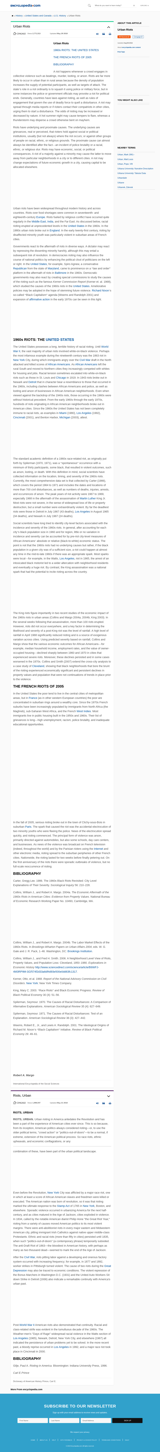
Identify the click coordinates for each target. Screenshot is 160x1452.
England (55, 230)
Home (33, 1440)
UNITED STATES (60, 340)
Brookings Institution (80, 951)
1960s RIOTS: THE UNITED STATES (76, 50)
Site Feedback (66, 1440)
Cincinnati (19, 417)
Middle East (39, 221)
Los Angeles (83, 413)
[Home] (25, 5)
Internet (98, 848)
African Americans (59, 364)
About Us (44, 1440)
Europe (40, 217)
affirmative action (39, 299)
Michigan (64, 417)
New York (19, 360)
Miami (62, 413)
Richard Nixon (100, 290)
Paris (28, 826)
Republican (20, 268)
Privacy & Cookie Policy (87, 1440)
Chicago (61, 377)
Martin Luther (88, 498)
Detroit (32, 382)
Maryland (53, 268)
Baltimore (60, 272)
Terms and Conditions (111, 1440)
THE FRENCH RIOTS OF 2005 (72, 57)
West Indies (84, 711)
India (50, 221)
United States (76, 225)
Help (54, 1440)
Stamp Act (63, 1205)
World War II (27, 1324)
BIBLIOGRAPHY (63, 64)
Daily (127, 1440)
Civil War (85, 360)
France (33, 697)
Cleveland (38, 666)
